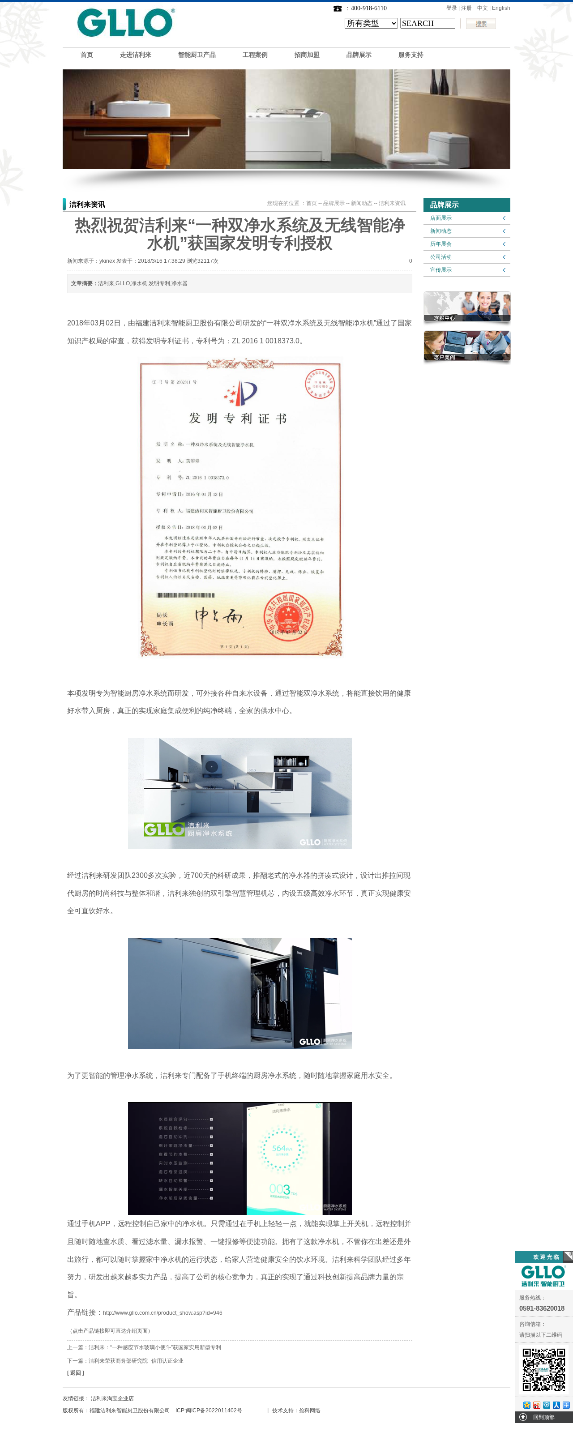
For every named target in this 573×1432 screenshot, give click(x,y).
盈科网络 (310, 1410)
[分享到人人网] (556, 1405)
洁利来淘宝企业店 (112, 1398)
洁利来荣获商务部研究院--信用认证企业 (136, 1361)
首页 (87, 54)
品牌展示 (359, 54)
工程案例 (255, 54)
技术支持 (283, 1410)
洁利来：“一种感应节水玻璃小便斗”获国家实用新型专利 (155, 1347)
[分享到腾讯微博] (546, 1405)
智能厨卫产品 (197, 54)
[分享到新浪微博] (536, 1405)
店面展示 (441, 218)
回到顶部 (544, 1417)
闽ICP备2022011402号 (214, 1410)
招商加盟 (307, 54)
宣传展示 (441, 270)
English (501, 8)
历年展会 (441, 244)
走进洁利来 (135, 54)
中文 (482, 8)
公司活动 (441, 257)
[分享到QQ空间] (526, 1405)
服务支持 (410, 54)
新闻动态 (441, 231)
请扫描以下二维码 (540, 1335)
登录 (451, 8)
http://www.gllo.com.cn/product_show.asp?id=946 (162, 1313)
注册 (466, 8)
